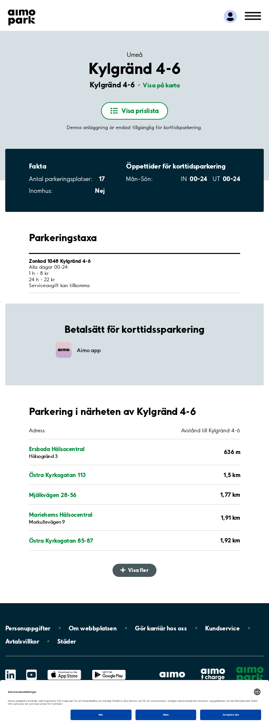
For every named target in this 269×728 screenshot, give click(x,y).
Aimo (213, 668)
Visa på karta (161, 85)
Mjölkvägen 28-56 (52, 494)
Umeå (134, 54)
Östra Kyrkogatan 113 (57, 474)
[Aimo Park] (21, 16)
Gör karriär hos (161, 628)
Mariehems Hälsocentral (61, 514)
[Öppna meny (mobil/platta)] (253, 15)
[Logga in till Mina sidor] (230, 16)
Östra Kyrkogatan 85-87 (61, 540)
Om (92, 628)
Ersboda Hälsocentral (57, 448)
